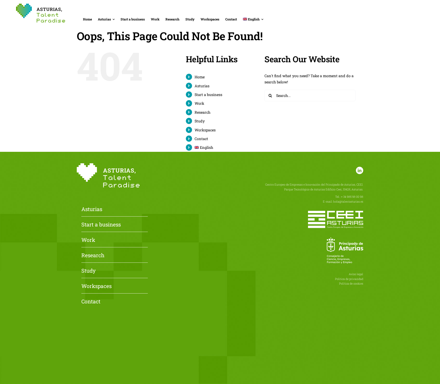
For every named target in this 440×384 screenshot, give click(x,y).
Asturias (202, 85)
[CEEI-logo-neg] (335, 212)
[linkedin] (359, 170)
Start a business (208, 94)
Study (200, 121)
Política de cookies (351, 283)
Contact (201, 138)
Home (200, 76)
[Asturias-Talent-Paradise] (40, 5)
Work (199, 103)
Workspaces (205, 129)
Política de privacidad (349, 279)
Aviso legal (356, 274)
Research (202, 112)
